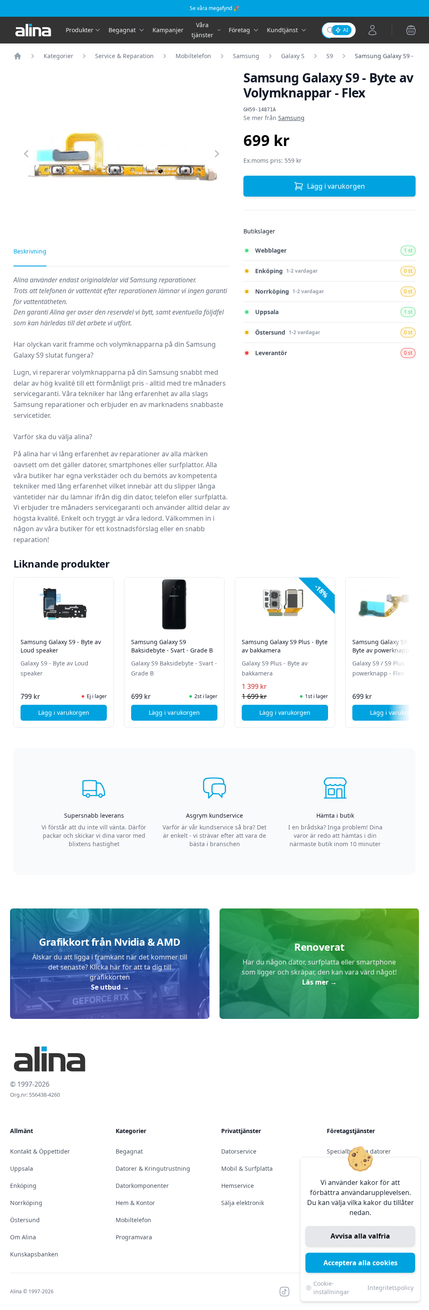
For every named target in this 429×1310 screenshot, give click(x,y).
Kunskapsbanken (34, 1254)
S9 (329, 56)
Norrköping (26, 1203)
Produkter (79, 30)
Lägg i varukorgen (336, 186)
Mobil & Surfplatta (247, 1168)
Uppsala (21, 1168)
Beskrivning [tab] (30, 251)
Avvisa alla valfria (360, 1236)
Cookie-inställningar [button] (331, 1287)
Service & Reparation (124, 56)
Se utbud (110, 987)
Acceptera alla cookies (360, 1262)
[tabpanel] (121, 413)
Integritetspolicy (390, 1288)
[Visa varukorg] (411, 30)
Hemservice (237, 1186)
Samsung (246, 56)
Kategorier (58, 56)
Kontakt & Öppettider (40, 1151)
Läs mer (319, 982)
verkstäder (101, 475)
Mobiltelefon (193, 56)
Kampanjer (167, 30)
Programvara (134, 1237)
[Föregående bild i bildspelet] (20, 646)
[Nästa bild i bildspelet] (408, 646)
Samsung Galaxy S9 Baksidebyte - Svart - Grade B (172, 646)
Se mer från (274, 118)
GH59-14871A (259, 110)
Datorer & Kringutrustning (153, 1168)
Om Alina (23, 1237)
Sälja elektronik (242, 1203)
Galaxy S (293, 56)
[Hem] (17, 56)
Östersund (25, 1220)
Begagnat (129, 1151)
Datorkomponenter (142, 1186)
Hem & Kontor (135, 1203)
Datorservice (238, 1151)
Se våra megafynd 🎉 (215, 8)
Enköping (23, 1186)
